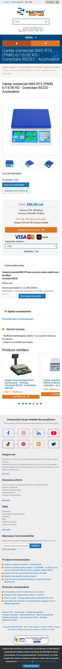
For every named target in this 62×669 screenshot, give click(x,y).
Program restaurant (10, 615)
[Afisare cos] (45, 43)
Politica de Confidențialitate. (45, 661)
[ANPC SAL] (31, 640)
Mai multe (6, 500)
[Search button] (46, 21)
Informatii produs (15, 265)
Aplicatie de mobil (9, 620)
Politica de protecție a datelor (28, 629)
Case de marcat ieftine (29, 617)
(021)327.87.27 (32, 30)
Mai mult (5, 474)
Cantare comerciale (10, 487)
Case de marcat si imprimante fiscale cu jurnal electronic (25, 485)
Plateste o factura (9, 522)
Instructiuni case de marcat (13, 514)
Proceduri (6, 511)
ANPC (50, 627)
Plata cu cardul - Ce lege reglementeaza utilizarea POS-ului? (28, 598)
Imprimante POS (8, 493)
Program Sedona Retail (11, 495)
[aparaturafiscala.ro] (31, 12)
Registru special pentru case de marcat (20, 576)
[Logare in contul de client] (16, 43)
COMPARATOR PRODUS (15, 191)
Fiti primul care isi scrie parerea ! (18, 319)
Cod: (4, 173)
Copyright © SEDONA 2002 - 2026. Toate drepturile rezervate (25, 627)
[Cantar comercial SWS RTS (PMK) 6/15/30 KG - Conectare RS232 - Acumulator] (11, 164)
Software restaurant (10, 617)
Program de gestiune (34, 612)
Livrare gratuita (17, 2)
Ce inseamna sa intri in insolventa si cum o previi (24, 592)
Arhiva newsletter (9, 549)
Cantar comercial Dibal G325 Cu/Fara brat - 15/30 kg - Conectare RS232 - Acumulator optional (20, 384)
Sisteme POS (7, 612)
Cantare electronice (27, 615)
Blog (4, 519)
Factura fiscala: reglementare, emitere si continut (24, 595)
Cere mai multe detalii (14, 185)
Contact (6, 2)
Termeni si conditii (47, 629)
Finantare (43, 617)
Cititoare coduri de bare (11, 490)
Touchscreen (19, 612)
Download (6, 517)
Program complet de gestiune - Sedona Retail (22, 564)
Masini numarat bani (45, 615)
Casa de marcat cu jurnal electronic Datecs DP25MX (25, 573)
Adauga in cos (19, 397)
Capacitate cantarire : (15, 241)
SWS (16, 180)
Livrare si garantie (9, 524)
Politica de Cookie (24, 661)
